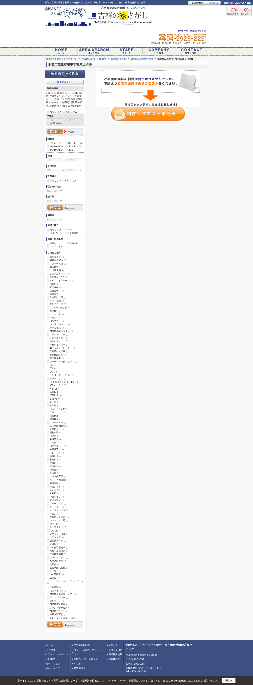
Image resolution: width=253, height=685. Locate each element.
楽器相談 (55, 483)
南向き (54, 294)
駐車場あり (57, 429)
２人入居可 (57, 490)
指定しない (55, 111)
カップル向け (58, 527)
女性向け (55, 530)
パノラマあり (56, 246)
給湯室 (54, 436)
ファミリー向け (59, 534)
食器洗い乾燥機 (59, 351)
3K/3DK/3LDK (75, 146)
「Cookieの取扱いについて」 (184, 680)
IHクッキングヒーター (62, 348)
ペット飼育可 (58, 476)
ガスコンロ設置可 (60, 517)
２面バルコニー (59, 334)
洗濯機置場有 (58, 554)
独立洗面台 (57, 574)
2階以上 (55, 388)
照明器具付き (58, 540)
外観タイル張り (59, 344)
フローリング (58, 412)
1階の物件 (56, 399)
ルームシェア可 (59, 520)
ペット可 (78, 663)
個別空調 (55, 432)
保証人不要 (57, 486)
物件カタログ (53, 668)
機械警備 (55, 439)
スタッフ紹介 (115, 650)
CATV (54, 371)
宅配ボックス (58, 385)
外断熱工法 (57, 449)
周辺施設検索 (115, 654)
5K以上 (71, 150)
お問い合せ (114, 645)
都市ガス (55, 469)
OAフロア (56, 442)
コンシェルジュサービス (63, 618)
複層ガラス (57, 290)
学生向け (55, 524)
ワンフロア (57, 452)
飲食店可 (55, 463)
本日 (70, 229)
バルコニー (57, 321)
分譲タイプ (57, 496)
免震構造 (55, 415)
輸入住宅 (55, 267)
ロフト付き (57, 537)
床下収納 (55, 287)
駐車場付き (79, 668)
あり (67, 180)
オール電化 (57, 327)
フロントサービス (60, 607)
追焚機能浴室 (58, 355)
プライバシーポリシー (57, 654)
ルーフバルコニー (60, 324)
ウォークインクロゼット (63, 361)
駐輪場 (54, 544)
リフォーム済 (58, 263)
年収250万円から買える (86, 659)
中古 (75, 111)
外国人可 (55, 513)
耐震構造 (55, 419)
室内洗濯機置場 (59, 425)
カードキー (57, 507)
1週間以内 (73, 233)
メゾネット (57, 314)
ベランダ (55, 317)
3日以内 (54, 233)
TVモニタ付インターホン (64, 382)
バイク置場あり (59, 547)
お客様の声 (114, 659)
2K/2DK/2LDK (57, 146)
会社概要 (50, 650)
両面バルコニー (59, 341)
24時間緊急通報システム (63, 594)
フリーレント (58, 503)
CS (53, 365)
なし (75, 180)
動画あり (72, 243)
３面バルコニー (59, 338)
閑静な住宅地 (58, 260)
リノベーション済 (60, 307)
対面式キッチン (59, 277)
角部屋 (54, 405)
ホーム (49, 645)
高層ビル (55, 456)
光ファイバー (58, 590)
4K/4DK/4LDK (57, 150)
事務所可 (55, 459)
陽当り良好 (57, 257)
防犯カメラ (57, 601)
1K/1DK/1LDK (75, 143)
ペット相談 (57, 300)
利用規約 (50, 659)
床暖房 (54, 283)
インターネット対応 (61, 375)
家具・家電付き (59, 550)
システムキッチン (60, 273)
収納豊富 (55, 587)
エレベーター (58, 422)
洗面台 (54, 564)
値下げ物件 (56, 123)
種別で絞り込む (65, 82)
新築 (67, 111)
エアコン (55, 578)
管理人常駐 (57, 500)
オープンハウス (59, 510)
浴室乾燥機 (57, 358)
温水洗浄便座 (58, 561)
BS (53, 368)
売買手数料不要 (82, 645)
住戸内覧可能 (58, 614)
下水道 (54, 473)
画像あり (54, 243)
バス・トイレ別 (59, 409)
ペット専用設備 (59, 480)
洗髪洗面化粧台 (59, 567)
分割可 (54, 493)
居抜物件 (55, 466)
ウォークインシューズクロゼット (65, 582)
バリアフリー (58, 446)
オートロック (58, 378)
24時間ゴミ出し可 (60, 611)
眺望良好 (55, 311)
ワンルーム (55, 143)
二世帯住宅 (57, 270)
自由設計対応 (58, 297)
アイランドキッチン (61, 280)
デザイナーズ (58, 304)
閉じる (228, 680)
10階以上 (56, 392)
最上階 (54, 402)
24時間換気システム (61, 331)
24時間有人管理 (59, 604)
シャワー (55, 571)
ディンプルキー (59, 597)
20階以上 (56, 395)
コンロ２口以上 (59, 557)
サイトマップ (53, 663)
